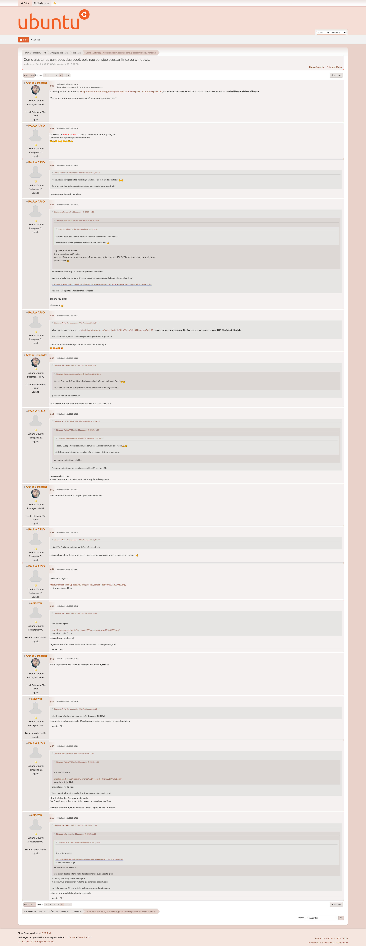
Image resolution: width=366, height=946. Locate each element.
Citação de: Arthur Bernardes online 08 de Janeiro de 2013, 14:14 (77, 323)
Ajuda (311, 942)
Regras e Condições (324, 942)
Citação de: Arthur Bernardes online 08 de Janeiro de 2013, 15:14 (77, 709)
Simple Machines (45, 941)
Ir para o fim (29, 75)
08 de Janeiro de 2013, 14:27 (67, 490)
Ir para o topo (29, 904)
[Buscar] (328, 33)
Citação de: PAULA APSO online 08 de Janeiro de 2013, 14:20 (75, 365)
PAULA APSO (36, 125)
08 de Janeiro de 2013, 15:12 (67, 606)
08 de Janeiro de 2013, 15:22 (67, 818)
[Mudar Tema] (54, 3)
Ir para (301, 918)
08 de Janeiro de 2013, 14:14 (67, 84)
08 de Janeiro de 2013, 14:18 (67, 128)
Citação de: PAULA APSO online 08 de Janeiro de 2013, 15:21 (75, 825)
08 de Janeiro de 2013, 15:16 (67, 701)
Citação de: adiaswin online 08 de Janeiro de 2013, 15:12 (74, 753)
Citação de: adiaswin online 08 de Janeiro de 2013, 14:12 (74, 212)
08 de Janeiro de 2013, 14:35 (67, 532)
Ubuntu (71, 937)
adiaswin (36, 602)
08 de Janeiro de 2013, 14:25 (67, 414)
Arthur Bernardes (36, 82)
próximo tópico (334, 66)
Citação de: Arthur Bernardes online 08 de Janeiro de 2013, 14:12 (77, 173)
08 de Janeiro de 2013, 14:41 (67, 569)
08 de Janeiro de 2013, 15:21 (67, 746)
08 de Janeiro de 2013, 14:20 (67, 165)
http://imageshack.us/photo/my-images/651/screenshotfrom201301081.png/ (88, 584)
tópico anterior (317, 66)
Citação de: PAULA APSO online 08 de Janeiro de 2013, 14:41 (75, 613)
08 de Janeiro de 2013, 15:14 (67, 659)
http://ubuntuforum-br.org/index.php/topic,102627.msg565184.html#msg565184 (121, 91)
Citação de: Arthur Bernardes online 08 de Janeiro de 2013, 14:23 (77, 421)
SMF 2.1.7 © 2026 (27, 941)
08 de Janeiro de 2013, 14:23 (67, 315)
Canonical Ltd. (84, 937)
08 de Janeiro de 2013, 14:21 (67, 205)
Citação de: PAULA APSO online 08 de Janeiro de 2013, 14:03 (77, 221)
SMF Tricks (47, 933)
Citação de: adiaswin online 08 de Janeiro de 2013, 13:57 (78, 229)
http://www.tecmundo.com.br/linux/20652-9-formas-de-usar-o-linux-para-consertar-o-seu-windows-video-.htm (102, 284)
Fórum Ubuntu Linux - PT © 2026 (331, 938)
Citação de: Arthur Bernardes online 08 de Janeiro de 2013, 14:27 (77, 540)
